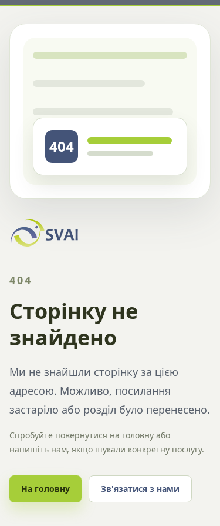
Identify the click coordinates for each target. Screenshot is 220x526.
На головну (45, 488)
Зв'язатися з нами (140, 488)
